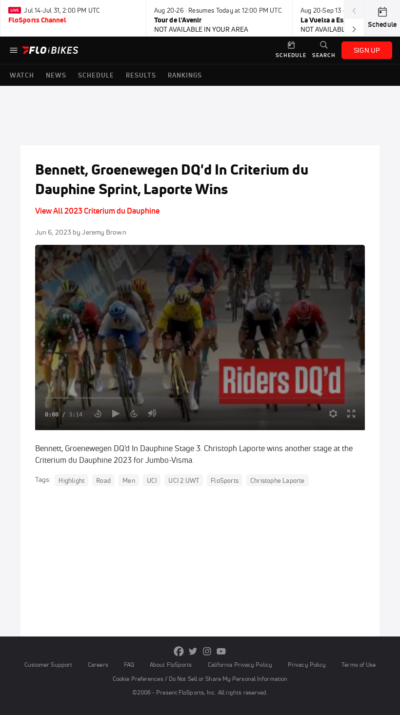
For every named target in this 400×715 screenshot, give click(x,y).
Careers (98, 664)
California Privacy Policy (240, 664)
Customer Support (48, 664)
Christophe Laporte (277, 480)
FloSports (225, 480)
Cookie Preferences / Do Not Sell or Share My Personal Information (200, 678)
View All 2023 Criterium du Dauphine (97, 211)
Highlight (71, 480)
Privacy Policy (307, 664)
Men (128, 480)
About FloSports (171, 664)
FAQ (129, 664)
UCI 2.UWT (183, 480)
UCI (152, 480)
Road (103, 480)
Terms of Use (358, 664)
